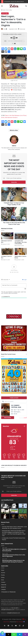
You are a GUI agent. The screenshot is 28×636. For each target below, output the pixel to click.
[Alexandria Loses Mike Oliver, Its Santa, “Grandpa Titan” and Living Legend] (14, 506)
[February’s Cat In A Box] (7, 235)
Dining (2, 577)
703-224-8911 (14, 608)
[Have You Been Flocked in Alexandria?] (5, 511)
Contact (3, 582)
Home (3, 10)
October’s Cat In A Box (6, 257)
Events (3, 575)
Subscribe (3, 584)
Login (25, 279)
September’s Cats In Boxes (20, 257)
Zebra (4, 29)
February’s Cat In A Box (6, 241)
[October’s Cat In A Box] (7, 251)
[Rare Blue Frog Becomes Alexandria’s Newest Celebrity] (23, 511)
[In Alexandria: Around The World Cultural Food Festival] (14, 511)
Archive (3, 572)
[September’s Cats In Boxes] (21, 251)
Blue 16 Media (19, 621)
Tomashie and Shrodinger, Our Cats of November (21, 242)
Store (2, 579)
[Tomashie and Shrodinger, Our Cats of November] (21, 235)
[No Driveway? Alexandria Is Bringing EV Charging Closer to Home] (23, 516)
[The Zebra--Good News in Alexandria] (14, 6)
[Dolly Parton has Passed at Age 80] (5, 516)
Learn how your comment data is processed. (13, 292)
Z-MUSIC (3, 589)
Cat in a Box (9, 10)
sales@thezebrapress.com (7, 609)
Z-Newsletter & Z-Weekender (8, 592)
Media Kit (3, 587)
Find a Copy (14, 316)
